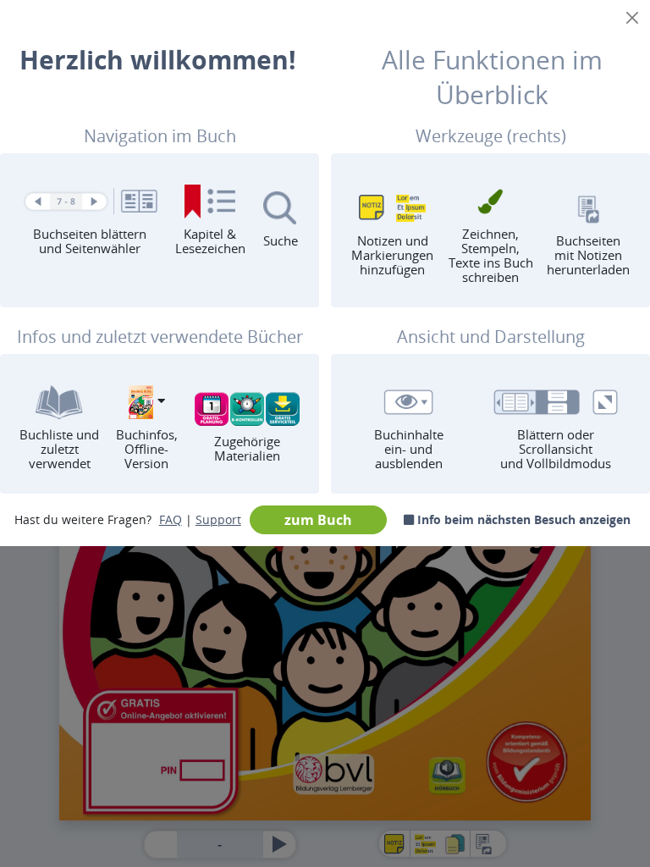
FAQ (170, 519)
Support (218, 519)
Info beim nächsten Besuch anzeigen (522, 519)
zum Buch (318, 520)
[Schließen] (632, 18)
